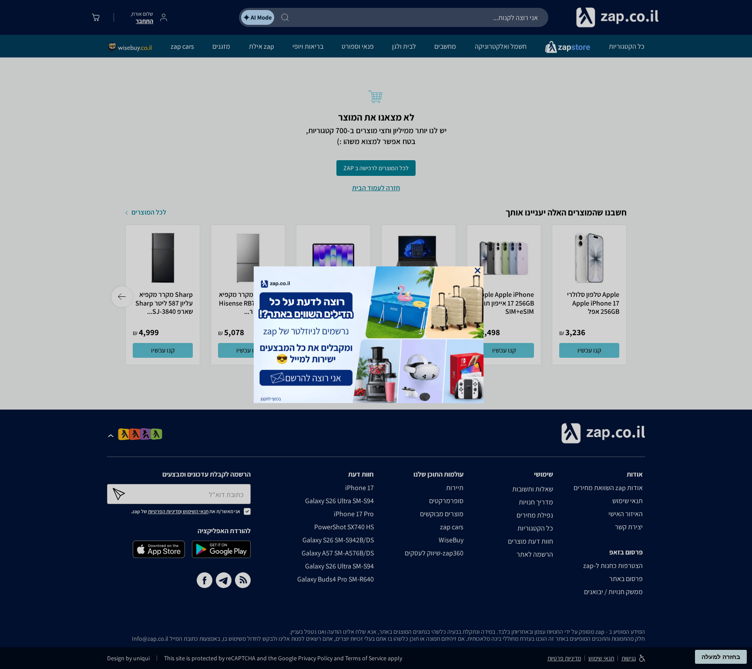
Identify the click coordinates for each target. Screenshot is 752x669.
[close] (477, 270)
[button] (477, 270)
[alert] (376, 335)
